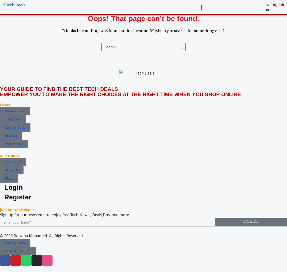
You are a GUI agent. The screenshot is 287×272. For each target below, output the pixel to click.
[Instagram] (37, 260)
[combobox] (139, 47)
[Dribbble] (47, 260)
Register (237, 7)
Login (217, 7)
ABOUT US (63, 7)
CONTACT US (90, 7)
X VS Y (170, 7)
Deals (113, 7)
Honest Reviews (143, 7)
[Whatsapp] (26, 260)
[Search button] (181, 47)
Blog (187, 7)
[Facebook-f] (5, 260)
